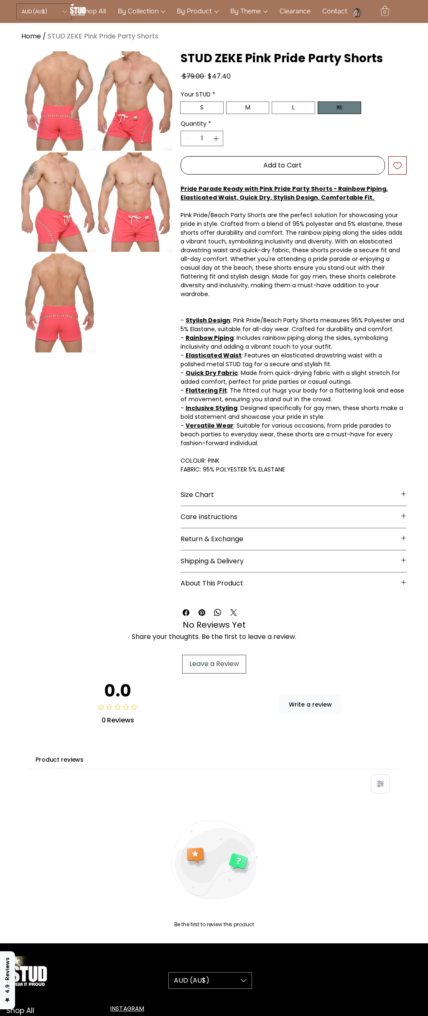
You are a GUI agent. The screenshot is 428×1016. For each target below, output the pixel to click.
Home (31, 36)
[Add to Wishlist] (397, 165)
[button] (44, 11)
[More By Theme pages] (265, 12)
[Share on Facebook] (186, 613)
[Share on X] (234, 613)
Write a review (310, 704)
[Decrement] (187, 138)
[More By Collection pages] (163, 12)
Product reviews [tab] (60, 759)
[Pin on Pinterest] (202, 613)
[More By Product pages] (216, 12)
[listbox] (44, 11)
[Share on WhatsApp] (218, 613)
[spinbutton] (201, 138)
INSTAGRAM (127, 1008)
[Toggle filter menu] (380, 783)
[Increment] (216, 138)
